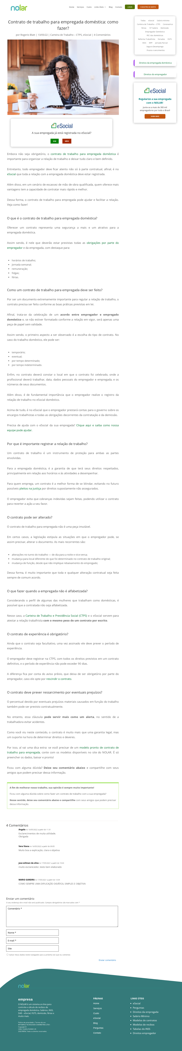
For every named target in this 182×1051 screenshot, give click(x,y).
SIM (54, 141)
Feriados (161, 39)
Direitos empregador (144, 1033)
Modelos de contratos (145, 1020)
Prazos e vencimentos (156, 50)
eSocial (87, 34)
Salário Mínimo (141, 1016)
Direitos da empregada (145, 1012)
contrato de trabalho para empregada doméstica (83, 154)
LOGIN (130, 7)
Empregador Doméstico (155, 32)
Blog (111, 7)
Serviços (80, 7)
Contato (118, 7)
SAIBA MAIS (155, 116)
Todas (143, 21)
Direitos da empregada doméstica (155, 62)
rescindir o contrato (58, 679)
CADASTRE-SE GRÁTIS (148, 7)
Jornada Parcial (161, 43)
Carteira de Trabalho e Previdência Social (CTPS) (56, 615)
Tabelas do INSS (141, 1029)
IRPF (150, 43)
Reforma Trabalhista (146, 39)
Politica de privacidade (26, 1022)
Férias (143, 28)
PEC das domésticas (155, 36)
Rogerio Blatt (27, 34)
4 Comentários (102, 34)
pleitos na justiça (30, 488)
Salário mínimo (163, 21)
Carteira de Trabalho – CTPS (66, 34)
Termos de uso (40, 1022)
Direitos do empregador (155, 74)
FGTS (170, 39)
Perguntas (98, 1028)
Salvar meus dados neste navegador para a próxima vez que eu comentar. (40, 955)
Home (71, 7)
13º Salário (153, 28)
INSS (144, 43)
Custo (89, 7)
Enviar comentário (107, 960)
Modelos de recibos (143, 1024)
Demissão (165, 28)
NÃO (67, 141)
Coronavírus (168, 24)
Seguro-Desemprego (154, 47)
